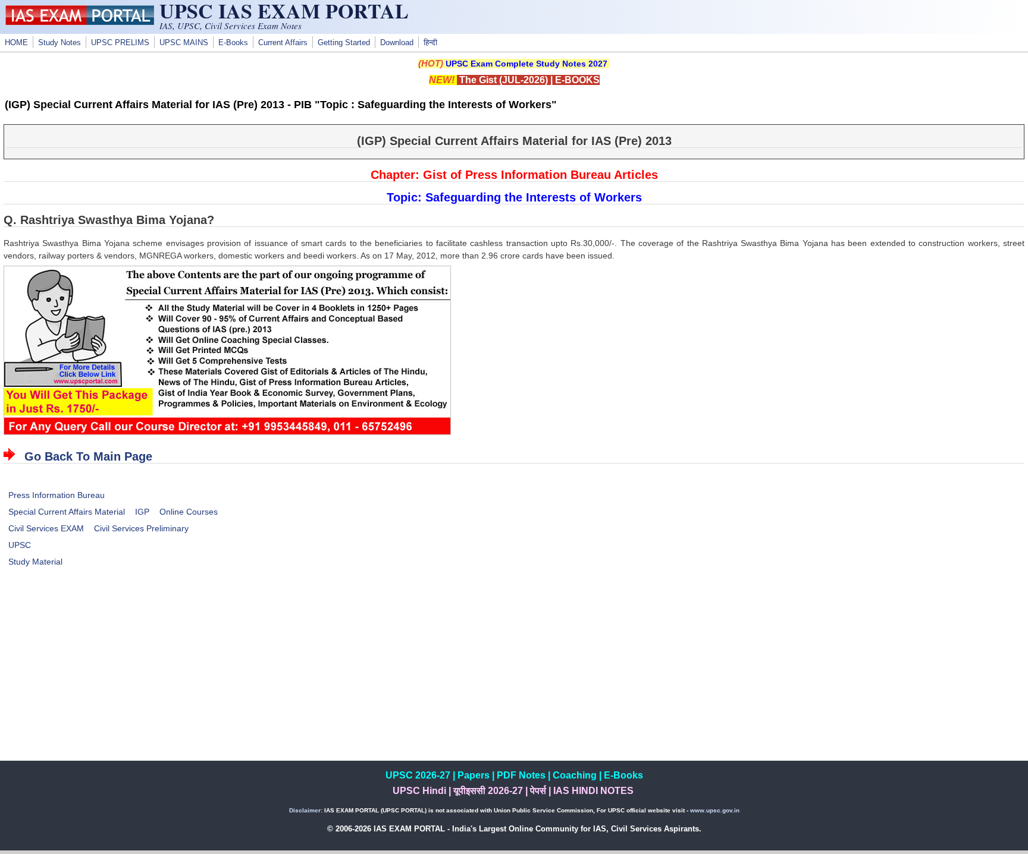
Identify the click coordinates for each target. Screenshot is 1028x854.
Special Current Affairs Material (66, 511)
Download (396, 43)
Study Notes (59, 43)
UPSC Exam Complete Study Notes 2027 (526, 63)
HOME (16, 43)
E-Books (233, 43)
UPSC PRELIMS (120, 43)
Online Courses (188, 511)
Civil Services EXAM (46, 528)
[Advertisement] (514, 677)
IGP (142, 511)
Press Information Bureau (56, 495)
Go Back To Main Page (88, 456)
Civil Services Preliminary (141, 528)
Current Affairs (283, 43)
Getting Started (344, 43)
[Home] (79, 22)
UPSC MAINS (183, 43)
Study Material (35, 561)
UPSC (19, 545)
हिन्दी (430, 43)
